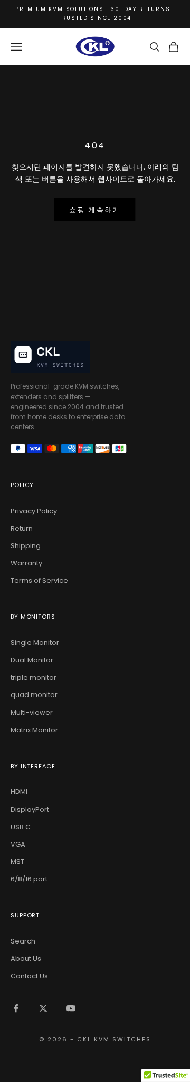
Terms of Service (39, 580)
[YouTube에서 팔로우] (70, 1008)
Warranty (26, 563)
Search (23, 941)
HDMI (19, 792)
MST (17, 862)
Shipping (26, 546)
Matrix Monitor (34, 730)
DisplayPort (30, 810)
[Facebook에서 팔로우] (16, 1008)
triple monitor (33, 677)
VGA (18, 844)
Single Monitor (35, 643)
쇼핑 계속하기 (94, 210)
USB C (21, 827)
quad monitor (34, 695)
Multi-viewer (32, 713)
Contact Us (29, 976)
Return (22, 528)
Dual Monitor (32, 660)
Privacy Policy (34, 511)
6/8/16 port (29, 879)
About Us (26, 959)
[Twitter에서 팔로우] (43, 1008)
